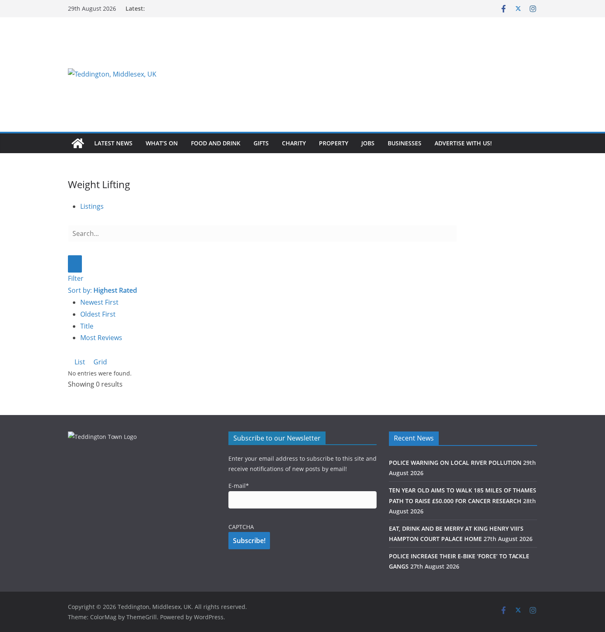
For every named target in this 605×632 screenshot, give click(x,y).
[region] (403, 74)
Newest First (99, 302)
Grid (99, 361)
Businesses (404, 143)
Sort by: (102, 290)
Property (333, 143)
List (79, 361)
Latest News (113, 143)
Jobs (368, 143)
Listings (92, 206)
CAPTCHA (241, 527)
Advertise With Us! (463, 143)
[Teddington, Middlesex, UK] (78, 143)
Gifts (261, 143)
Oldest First (98, 314)
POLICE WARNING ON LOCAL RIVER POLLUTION (455, 462)
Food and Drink (215, 143)
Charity (294, 143)
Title (86, 326)
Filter (76, 278)
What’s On (162, 143)
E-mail (238, 486)
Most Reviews (101, 337)
